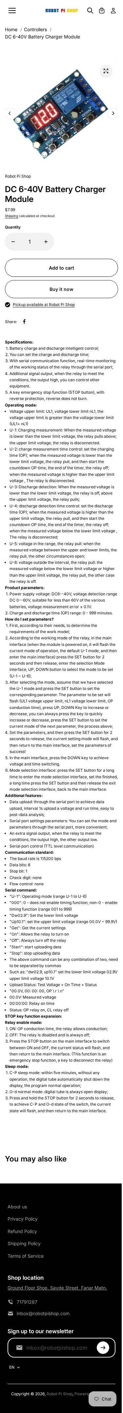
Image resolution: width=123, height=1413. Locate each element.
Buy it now (61, 289)
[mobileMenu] (12, 10)
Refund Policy (22, 1231)
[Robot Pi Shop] (61, 10)
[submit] (103, 1347)
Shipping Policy (24, 1243)
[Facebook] (24, 321)
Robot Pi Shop (59, 1393)
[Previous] (10, 113)
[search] (90, 10)
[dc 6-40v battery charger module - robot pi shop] (106, 71)
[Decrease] (13, 242)
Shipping (11, 216)
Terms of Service (26, 1256)
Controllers (35, 29)
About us (17, 1206)
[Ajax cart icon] (102, 10)
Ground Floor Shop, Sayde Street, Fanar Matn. (57, 1288)
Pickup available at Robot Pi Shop (44, 304)
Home (11, 29)
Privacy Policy (23, 1219)
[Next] (113, 113)
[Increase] (46, 242)
